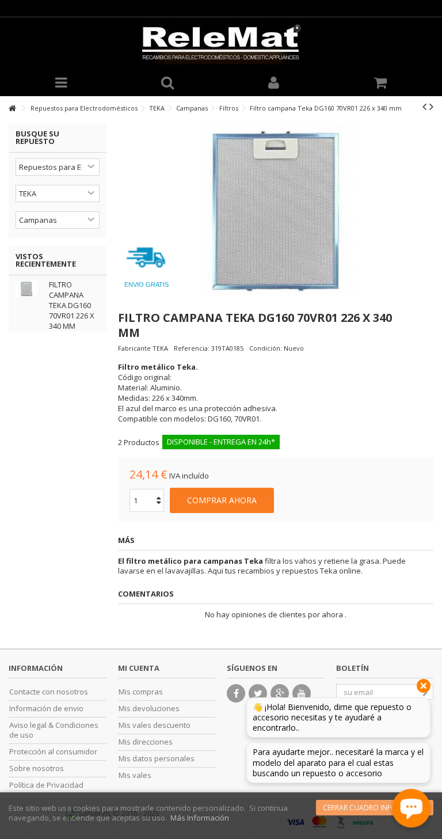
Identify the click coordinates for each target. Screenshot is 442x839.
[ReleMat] (221, 43)
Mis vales (135, 775)
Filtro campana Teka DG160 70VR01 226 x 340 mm (71, 305)
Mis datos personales (157, 759)
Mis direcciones (146, 742)
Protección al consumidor (53, 752)
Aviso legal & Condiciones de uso (53, 730)
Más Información (199, 818)
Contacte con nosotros (48, 692)
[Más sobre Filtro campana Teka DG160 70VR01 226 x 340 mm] (29, 289)
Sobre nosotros (36, 768)
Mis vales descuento (154, 725)
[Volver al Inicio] (12, 108)
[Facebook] (236, 693)
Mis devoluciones (149, 708)
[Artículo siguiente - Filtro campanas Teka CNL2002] (431, 106)
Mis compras (141, 692)
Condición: (265, 348)
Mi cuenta (138, 668)
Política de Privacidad (46, 785)
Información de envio (46, 708)
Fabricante (134, 348)
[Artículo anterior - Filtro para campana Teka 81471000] (424, 106)
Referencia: (191, 348)
